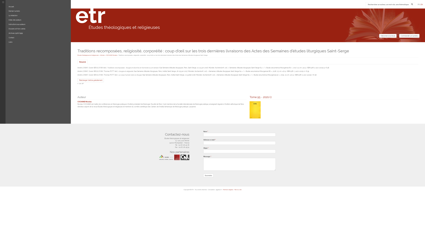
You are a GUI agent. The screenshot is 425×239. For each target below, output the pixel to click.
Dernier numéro (14, 11)
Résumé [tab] (82, 62)
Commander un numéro (409, 36)
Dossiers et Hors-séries (17, 29)
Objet (206, 148)
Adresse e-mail (209, 140)
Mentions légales (228, 189)
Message (207, 156)
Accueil (11, 7)
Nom (205, 131)
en (422, 4)
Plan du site (237, 189)
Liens (10, 42)
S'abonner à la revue (388, 36)
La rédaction (13, 15)
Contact (11, 38)
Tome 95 (255, 97)
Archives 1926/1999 (16, 33)
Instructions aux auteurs (17, 24)
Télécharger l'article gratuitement (90, 80)
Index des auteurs (15, 20)
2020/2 (267, 97)
